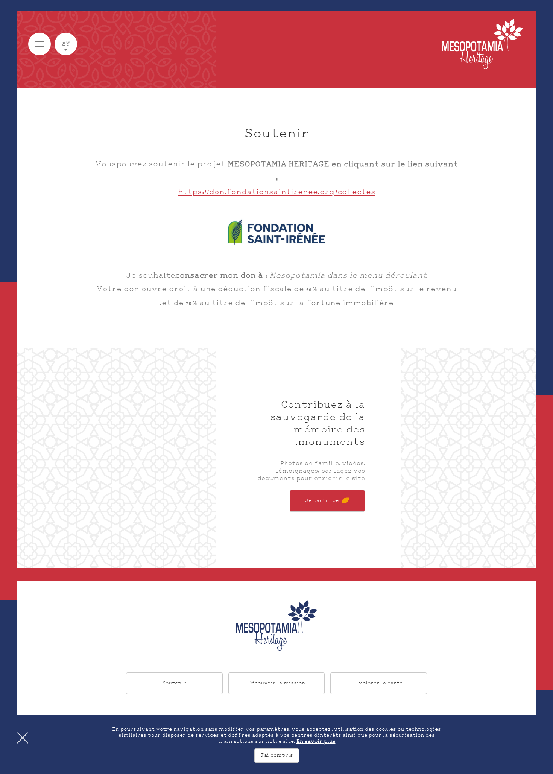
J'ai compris (276, 756)
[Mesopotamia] (482, 44)
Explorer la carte (379, 683)
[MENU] (39, 44)
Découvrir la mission (276, 683)
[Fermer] (22, 737)
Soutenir (174, 683)
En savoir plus (316, 742)
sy (66, 44)
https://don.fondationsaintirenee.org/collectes (276, 192)
